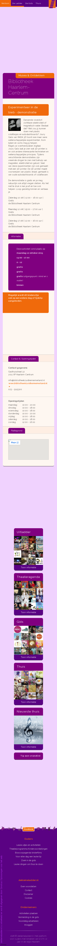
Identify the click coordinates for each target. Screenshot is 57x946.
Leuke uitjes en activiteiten (28, 845)
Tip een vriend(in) (30, 756)
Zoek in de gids (28, 860)
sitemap (3, 944)
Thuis (38, 3)
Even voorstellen (28, 886)
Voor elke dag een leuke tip (29, 856)
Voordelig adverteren (28, 921)
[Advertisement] (28, 40)
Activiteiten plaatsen (28, 913)
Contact (28, 890)
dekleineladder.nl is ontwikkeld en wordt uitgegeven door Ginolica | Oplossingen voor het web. (1, 899)
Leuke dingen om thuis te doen (28, 864)
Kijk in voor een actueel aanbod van (25, 307)
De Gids (29, 3)
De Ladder (17, 3)
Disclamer (28, 894)
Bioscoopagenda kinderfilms (28, 853)
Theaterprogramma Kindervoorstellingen (28, 849)
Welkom (5, 3)
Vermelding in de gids (28, 917)
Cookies (28, 898)
